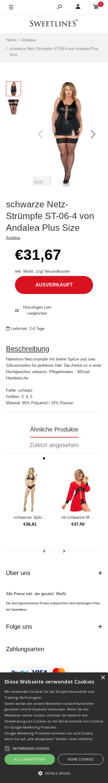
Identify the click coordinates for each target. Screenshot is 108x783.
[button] (54, 773)
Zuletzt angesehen (54, 445)
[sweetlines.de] (54, 24)
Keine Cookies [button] (80, 759)
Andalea (13, 238)
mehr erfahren (81, 739)
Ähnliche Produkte (54, 429)
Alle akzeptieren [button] (29, 759)
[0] (96, 8)
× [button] (102, 677)
